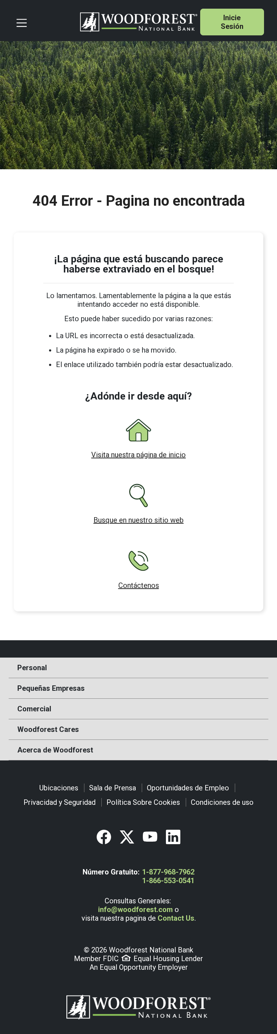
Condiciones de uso (222, 802)
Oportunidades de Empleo (188, 788)
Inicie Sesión (232, 22)
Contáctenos (138, 585)
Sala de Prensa (112, 788)
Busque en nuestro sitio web (138, 520)
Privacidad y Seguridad (59, 802)
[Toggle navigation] (45, 22)
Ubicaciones (58, 788)
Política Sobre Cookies (143, 802)
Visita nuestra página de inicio (138, 454)
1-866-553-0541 (168, 880)
